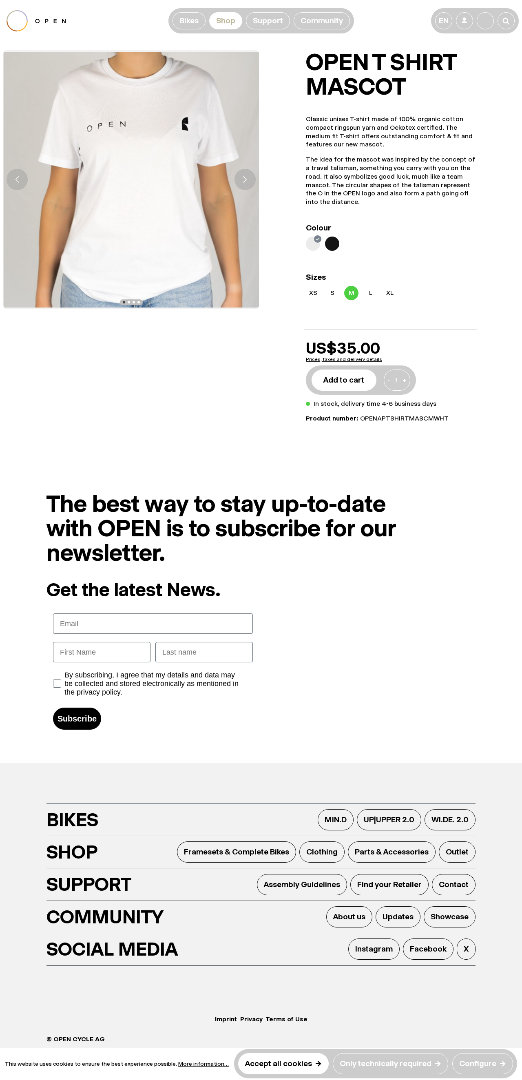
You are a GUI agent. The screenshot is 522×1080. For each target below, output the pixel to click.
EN (444, 20)
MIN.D (336, 819)
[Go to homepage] (85, 20)
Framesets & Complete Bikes (236, 851)
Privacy (251, 1019)
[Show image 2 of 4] (129, 302)
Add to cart (343, 380)
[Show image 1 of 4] (124, 302)
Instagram (374, 949)
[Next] (245, 179)
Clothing (322, 851)
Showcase (450, 916)
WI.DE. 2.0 (450, 819)
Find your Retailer (389, 884)
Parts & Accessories (392, 851)
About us (349, 916)
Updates (398, 916)
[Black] (332, 244)
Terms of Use (286, 1019)
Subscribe (77, 718)
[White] (313, 244)
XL (390, 293)
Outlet (457, 851)
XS (313, 293)
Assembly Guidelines (302, 884)
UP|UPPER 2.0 (389, 819)
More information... (203, 1063)
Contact (454, 884)
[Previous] (17, 179)
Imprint (226, 1019)
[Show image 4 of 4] (138, 302)
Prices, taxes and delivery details (344, 359)
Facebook (428, 949)
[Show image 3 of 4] (134, 302)
